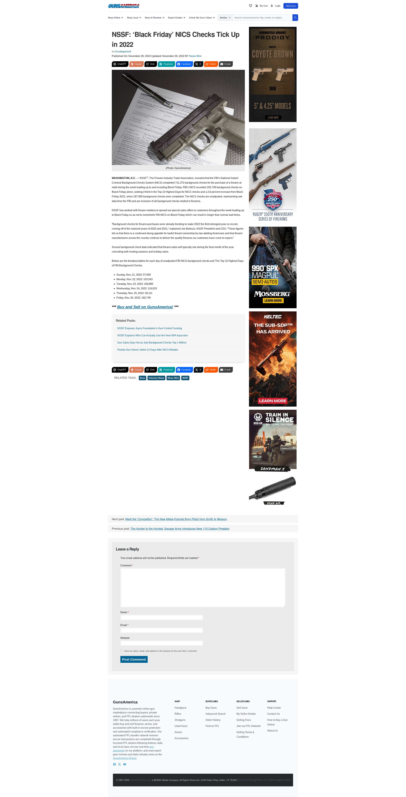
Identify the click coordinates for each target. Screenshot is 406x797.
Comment (126, 565)
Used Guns (181, 726)
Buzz (142, 378)
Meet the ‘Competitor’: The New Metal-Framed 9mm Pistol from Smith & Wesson (176, 519)
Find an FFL (212, 726)
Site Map (285, 780)
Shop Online (114, 17)
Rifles (178, 713)
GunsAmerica (125, 702)
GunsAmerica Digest (124, 758)
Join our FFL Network (248, 726)
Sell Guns (291, 6)
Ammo (178, 732)
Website (125, 638)
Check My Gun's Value (200, 17)
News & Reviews (153, 17)
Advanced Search (216, 713)
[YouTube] (124, 764)
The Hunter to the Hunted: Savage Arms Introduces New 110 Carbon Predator (180, 528)
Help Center (274, 707)
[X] (119, 764)
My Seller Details (246, 713)
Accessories (181, 738)
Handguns (180, 707)
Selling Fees (243, 720)
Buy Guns (211, 707)
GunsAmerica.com (140, 780)
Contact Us (273, 713)
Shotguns (180, 720)
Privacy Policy (246, 780)
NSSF (185, 378)
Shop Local (132, 17)
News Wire (195, 56)
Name (124, 612)
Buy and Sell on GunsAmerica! (145, 307)
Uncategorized (123, 51)
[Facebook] (114, 764)
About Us (272, 730)
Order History (213, 720)
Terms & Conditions (267, 780)
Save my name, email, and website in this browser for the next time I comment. (160, 651)
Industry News (156, 378)
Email (124, 625)
